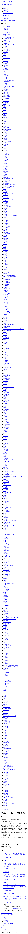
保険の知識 (6, 373)
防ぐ (4, 593)
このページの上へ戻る (6, 913)
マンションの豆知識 (8, 471)
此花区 (5, 135)
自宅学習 (5, 443)
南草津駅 (5, 49)
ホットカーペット (8, 701)
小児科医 (5, 772)
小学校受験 (6, 753)
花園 (4, 111)
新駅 (4, 120)
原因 (4, 385)
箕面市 (5, 601)
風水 (4, 270)
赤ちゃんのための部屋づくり (10, 666)
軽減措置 (5, 89)
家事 (4, 358)
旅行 (4, 780)
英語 (4, 351)
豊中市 (5, 467)
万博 (4, 168)
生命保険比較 (6, 58)
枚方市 (5, 578)
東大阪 (5, 631)
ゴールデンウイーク (8, 193)
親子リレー (6, 204)
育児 (4, 297)
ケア (4, 147)
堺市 (4, 738)
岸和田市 (5, 526)
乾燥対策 (5, 250)
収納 (4, 404)
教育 (4, 513)
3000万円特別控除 (8, 766)
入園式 (5, 388)
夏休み (5, 99)
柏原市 (5, 369)
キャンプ (5, 214)
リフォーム (6, 561)
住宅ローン (6, 415)
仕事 (4, 785)
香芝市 (5, 84)
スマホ (5, 725)
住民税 (5, 139)
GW (4, 242)
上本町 (5, 704)
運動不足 (5, 148)
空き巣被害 (6, 95)
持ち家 (5, 244)
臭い (4, 581)
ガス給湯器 (6, 363)
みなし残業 (6, 482)
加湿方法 (5, 201)
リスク (5, 342)
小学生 (5, 291)
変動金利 (5, 77)
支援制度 (5, 640)
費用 (4, 760)
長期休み (5, 52)
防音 (4, 455)
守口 (4, 782)
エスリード (3, 927)
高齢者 (5, 335)
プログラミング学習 (8, 534)
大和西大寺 (6, 647)
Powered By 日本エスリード (8, 4)
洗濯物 (5, 483)
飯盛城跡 (5, 360)
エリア (5, 7)
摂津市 (5, 754)
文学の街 (5, 778)
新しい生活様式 (7, 393)
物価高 (5, 651)
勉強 (4, 516)
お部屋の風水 (6, 81)
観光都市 (5, 791)
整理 (4, 390)
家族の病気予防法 (8, 765)
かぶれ (5, 241)
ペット (5, 119)
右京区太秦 (6, 672)
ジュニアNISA (7, 622)
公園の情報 (6, 227)
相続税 (5, 269)
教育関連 (5, 169)
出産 (4, 662)
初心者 (5, 117)
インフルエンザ (7, 282)
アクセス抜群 (6, 50)
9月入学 (5, 540)
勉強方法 (5, 144)
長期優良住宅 (6, 620)
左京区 (5, 477)
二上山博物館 (6, 378)
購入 (4, 445)
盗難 (4, 142)
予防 (4, 336)
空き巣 (5, 47)
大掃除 (5, 403)
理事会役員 (6, 794)
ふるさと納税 (6, 34)
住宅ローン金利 (7, 141)
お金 (4, 711)
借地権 (5, 133)
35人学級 (5, 450)
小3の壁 (5, 498)
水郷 (4, 345)
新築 (4, 107)
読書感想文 (6, 596)
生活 (4, 254)
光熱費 (5, 314)
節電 (4, 552)
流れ (4, 56)
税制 (4, 59)
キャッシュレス (7, 777)
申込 (4, 739)
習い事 (5, 696)
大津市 (5, 416)
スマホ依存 (6, 605)
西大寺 (5, 257)
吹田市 (5, 83)
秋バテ (5, 263)
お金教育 (5, 790)
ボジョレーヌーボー (8, 459)
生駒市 (5, 132)
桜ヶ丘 (5, 608)
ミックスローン (7, 556)
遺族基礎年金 (6, 424)
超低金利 (5, 46)
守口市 (5, 236)
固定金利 (5, 29)
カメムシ (5, 413)
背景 (4, 695)
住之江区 (5, 65)
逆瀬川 (5, 266)
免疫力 (5, 397)
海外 (4, 71)
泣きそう (5, 486)
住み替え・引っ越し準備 (9, 520)
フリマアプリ (6, 312)
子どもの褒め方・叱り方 (9, 716)
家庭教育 (5, 273)
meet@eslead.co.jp (16, 908)
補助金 (5, 802)
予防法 (5, 391)
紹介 (4, 690)
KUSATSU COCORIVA (9, 769)
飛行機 (5, 64)
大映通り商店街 (7, 38)
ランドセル (6, 604)
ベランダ (5, 108)
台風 (4, 549)
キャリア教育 (6, 511)
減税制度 (5, 69)
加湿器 (5, 208)
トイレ (5, 136)
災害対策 (5, 668)
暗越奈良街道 (6, 574)
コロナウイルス (7, 634)
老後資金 (5, 660)
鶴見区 (5, 138)
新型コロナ (6, 245)
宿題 (4, 628)
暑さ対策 (5, 205)
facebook (5, 18)
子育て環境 (6, 98)
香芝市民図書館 (7, 330)
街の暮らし (6, 421)
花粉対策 (5, 611)
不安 (4, 535)
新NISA (5, 559)
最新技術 (5, 726)
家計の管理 (6, 127)
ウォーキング (6, 500)
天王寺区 (5, 553)
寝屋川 (5, 145)
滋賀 (4, 731)
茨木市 (5, 568)
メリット (5, 31)
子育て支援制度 (7, 681)
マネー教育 (6, 379)
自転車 (5, 262)
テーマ (5, 637)
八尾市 (5, 625)
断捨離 (5, 800)
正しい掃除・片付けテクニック (11, 617)
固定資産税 (6, 468)
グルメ (5, 648)
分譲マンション (7, 154)
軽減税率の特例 (7, 129)
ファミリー (6, 787)
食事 (4, 446)
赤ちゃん (5, 562)
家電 (4, 407)
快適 (4, 529)
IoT (4, 433)
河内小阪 (5, 729)
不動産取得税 (6, 41)
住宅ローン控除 (7, 323)
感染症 (5, 299)
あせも (5, 253)
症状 (4, 332)
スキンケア (6, 308)
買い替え (5, 396)
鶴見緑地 (5, 239)
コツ (4, 736)
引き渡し (5, 788)
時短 (4, 456)
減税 (4, 344)
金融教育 (5, 657)
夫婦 (4, 763)
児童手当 (5, 626)
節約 (4, 110)
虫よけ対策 (6, 775)
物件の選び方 (6, 717)
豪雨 (4, 598)
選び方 (5, 125)
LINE (4, 357)
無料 (4, 541)
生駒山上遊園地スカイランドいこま (12, 476)
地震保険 (5, 171)
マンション (6, 710)
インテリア (6, 272)
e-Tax (4, 66)
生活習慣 (5, 599)
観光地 (5, 251)
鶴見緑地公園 (6, 288)
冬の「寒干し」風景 (8, 86)
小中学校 (5, 675)
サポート (5, 528)
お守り (5, 799)
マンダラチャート (8, 708)
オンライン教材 (7, 492)
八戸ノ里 (5, 102)
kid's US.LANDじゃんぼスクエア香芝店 (13, 329)
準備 (4, 437)
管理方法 (5, 741)
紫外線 (5, 235)
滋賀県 (5, 74)
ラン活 (5, 555)
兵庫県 (5, 470)
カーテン (5, 221)
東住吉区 (5, 419)
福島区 (5, 78)
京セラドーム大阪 (8, 474)
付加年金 (5, 473)
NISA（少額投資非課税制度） (11, 276)
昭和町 (5, 412)
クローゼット (6, 341)
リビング (5, 75)
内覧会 (5, 213)
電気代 (5, 503)
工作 (4, 350)
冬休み (5, 543)
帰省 (4, 189)
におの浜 (5, 632)
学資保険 (5, 613)
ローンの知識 (6, 422)
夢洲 (4, 72)
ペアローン (6, 504)
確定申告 (5, 278)
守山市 (5, 669)
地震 (4, 217)
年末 (4, 452)
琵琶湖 (5, 267)
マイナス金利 (6, 707)
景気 (4, 732)
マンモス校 (6, 756)
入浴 (4, 210)
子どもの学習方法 (8, 226)
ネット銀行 (6, 547)
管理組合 (5, 745)
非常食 (5, 702)
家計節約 (5, 762)
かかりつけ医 (6, 723)
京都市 (5, 181)
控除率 (5, 698)
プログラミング (7, 485)
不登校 (5, 196)
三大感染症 (6, 348)
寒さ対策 (5, 62)
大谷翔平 (5, 757)
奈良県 (5, 720)
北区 (4, 430)
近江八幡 (5, 296)
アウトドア (6, 165)
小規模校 (5, 805)
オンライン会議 (7, 645)
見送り (5, 638)
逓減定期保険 (6, 522)
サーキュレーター (8, 659)
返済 (4, 260)
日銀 (4, 190)
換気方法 (5, 442)
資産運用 (5, 510)
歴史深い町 (6, 394)
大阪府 (5, 519)
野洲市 (5, 317)
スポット (5, 11)
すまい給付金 (6, 26)
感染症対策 (6, 43)
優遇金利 (5, 68)
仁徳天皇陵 (6, 501)
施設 (4, 495)
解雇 (4, 53)
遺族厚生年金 (6, 375)
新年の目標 (6, 550)
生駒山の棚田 (6, 623)
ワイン (5, 508)
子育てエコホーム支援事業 (10, 215)
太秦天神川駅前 (7, 722)
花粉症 (5, 595)
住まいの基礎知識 (8, 187)
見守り (5, 384)
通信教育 (5, 656)
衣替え (5, 439)
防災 (4, 321)
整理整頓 (5, 488)
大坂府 (5, 674)
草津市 (5, 126)
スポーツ (5, 159)
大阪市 (5, 376)
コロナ (5, 584)
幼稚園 (5, 175)
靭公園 (5, 523)
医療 (4, 684)
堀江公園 (5, 232)
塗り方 (5, 333)
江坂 (4, 35)
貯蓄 (4, 440)
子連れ (5, 248)
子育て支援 (6, 635)
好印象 (5, 744)
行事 (4, 122)
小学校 (5, 537)
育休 (4, 531)
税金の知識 (6, 570)
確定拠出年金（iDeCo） (9, 178)
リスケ (5, 309)
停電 (4, 602)
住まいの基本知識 (8, 13)
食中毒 (5, 113)
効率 (4, 491)
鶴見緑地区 (6, 338)
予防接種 (5, 381)
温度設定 (5, 480)
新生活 (5, 751)
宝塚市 (5, 410)
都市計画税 (6, 517)
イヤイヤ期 (6, 400)
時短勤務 (5, 629)
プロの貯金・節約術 (8, 324)
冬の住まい (6, 728)
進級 (4, 300)
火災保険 (5, 220)
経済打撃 (5, 590)
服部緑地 (5, 229)
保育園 (5, 224)
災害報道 (5, 264)
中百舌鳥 (5, 458)
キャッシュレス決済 (8, 44)
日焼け (5, 382)
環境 (4, 55)
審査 (4, 123)
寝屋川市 (5, 195)
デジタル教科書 (7, 748)
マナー (5, 759)
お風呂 (5, 160)
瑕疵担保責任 (6, 768)
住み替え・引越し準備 (9, 184)
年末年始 (5, 238)
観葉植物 (5, 28)
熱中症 (5, 465)
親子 (4, 247)
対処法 (5, 192)
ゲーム (5, 686)
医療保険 (5, 223)
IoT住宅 (5, 677)
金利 (4, 218)
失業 (4, 689)
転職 (4, 546)
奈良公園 (5, 281)
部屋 (4, 151)
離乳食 (5, 453)
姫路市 (5, 318)
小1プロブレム (7, 693)
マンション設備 (7, 367)
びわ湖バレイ (6, 327)
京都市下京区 (6, 742)
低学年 (5, 586)
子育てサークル (7, 96)
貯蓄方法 (5, 489)
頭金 (4, 705)
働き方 (5, 580)
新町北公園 (6, 183)
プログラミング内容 (8, 583)
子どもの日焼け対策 (8, 186)
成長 (4, 479)
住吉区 (5, 211)
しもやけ (5, 287)
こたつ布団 (6, 355)
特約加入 (5, 153)
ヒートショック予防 (8, 678)
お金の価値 (6, 428)
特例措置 (5, 294)
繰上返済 (5, 793)
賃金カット (6, 101)
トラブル (5, 347)
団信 (4, 614)
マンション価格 (7, 507)
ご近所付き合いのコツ (9, 275)
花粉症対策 (6, 644)
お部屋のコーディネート (9, 619)
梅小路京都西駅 (7, 207)
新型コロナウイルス (8, 199)
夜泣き (5, 306)
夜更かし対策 (6, 750)
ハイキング (6, 366)
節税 (4, 567)
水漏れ (5, 699)
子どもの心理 (6, 32)
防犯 (4, 733)
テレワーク (6, 687)
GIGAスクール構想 (8, 797)
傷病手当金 (6, 714)
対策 (4, 514)
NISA (4, 573)
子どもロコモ (6, 315)
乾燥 (4, 104)
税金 (4, 370)
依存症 (5, 735)
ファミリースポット (8, 387)
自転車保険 (6, 409)
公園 (4, 418)
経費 (4, 352)
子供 (4, 339)
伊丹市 (5, 320)
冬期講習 (5, 305)
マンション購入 (7, 293)
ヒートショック (7, 544)
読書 (4, 592)
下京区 (5, 157)
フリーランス (6, 303)
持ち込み (5, 774)
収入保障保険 (6, 571)
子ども (5, 564)
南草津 (5, 781)
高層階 (5, 402)
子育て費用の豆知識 (8, 80)
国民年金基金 (6, 326)
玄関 (4, 372)
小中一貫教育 (6, 233)
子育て (5, 8)
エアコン (5, 431)
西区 (4, 425)
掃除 (4, 172)
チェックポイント (8, 105)
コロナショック (7, 683)
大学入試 (5, 436)
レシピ (5, 616)
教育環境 (5, 10)
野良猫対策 (6, 796)
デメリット (6, 589)
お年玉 (5, 692)
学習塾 (5, 719)
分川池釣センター (8, 279)
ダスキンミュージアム (9, 180)
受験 (4, 354)
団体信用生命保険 (8, 565)
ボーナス (5, 61)
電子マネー (6, 92)
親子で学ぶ (6, 494)
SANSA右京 (6, 771)
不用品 (5, 361)
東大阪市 (5, 575)
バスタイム (6, 643)
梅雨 (4, 650)
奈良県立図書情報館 (8, 37)
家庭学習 (5, 177)
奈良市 (5, 671)
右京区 (5, 230)
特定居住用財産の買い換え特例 (11, 665)
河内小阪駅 (6, 680)
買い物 (5, 163)
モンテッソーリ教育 (8, 803)
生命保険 (5, 713)
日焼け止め (6, 284)
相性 (4, 87)
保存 (4, 558)
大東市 (5, 406)
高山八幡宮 (6, 427)
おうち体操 (6, 198)
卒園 (4, 399)
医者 (4, 40)
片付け (5, 174)
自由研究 (5, 587)
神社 (4, 114)
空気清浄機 (6, 461)
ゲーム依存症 (6, 784)
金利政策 (5, 93)
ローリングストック (8, 653)
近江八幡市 (6, 202)
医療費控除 (6, 663)
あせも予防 (6, 302)
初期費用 (5, 449)
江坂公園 (5, 130)
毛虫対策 (5, 290)
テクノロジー (6, 577)
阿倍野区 (5, 166)
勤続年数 (5, 497)
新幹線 (5, 90)
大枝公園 (5, 285)
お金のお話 (6, 538)
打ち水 (5, 156)
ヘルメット (6, 311)
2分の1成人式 (6, 505)
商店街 (5, 116)
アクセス (5, 150)
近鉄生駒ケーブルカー (9, 525)
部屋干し (5, 532)
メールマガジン (5, 15)
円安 (4, 364)
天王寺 (5, 654)
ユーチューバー (7, 256)
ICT (4, 447)
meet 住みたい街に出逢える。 (8, 1)
